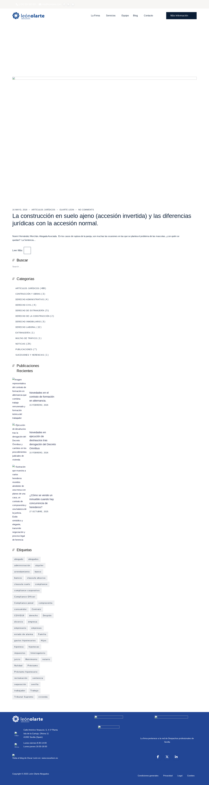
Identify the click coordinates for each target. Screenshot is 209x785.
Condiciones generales (148, 775)
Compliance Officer (24, 597)
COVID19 (19, 615)
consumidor (20, 609)
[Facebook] (158, 757)
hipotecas (34, 647)
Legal (179, 775)
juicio (17, 659)
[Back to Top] (203, 780)
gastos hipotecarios (25, 640)
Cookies (190, 775)
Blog (135, 15)
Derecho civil (23, 305)
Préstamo (33, 666)
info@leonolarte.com (51, 4)
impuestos (19, 653)
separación (20, 684)
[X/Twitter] (167, 757)
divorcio (18, 622)
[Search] (160, 15)
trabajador (19, 691)
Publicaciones (23, 349)
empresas (36, 628)
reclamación (20, 678)
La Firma (95, 15)
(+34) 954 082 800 (27, 4)
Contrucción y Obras (28, 294)
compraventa (45, 603)
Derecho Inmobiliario (28, 322)
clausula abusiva (36, 578)
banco (38, 572)
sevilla (35, 684)
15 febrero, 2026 (38, 405)
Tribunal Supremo (23, 697)
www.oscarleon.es (50, 758)
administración (22, 565)
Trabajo (34, 691)
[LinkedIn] (176, 757)
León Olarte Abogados (39, 774)
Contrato (36, 609)
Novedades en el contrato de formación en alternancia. (41, 396)
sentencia (38, 678)
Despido (47, 615)
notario (46, 659)
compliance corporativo (27, 590)
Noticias (20, 344)
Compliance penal (24, 603)
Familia (42, 634)
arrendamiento (22, 572)
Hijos (43, 640)
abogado (18, 559)
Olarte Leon (67, 210)
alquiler (39, 565)
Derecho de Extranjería (29, 311)
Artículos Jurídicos (43, 210)
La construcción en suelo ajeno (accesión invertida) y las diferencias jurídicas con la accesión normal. (101, 220)
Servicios (110, 15)
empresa (32, 622)
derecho (33, 615)
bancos (18, 578)
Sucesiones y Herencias (29, 355)
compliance (41, 584)
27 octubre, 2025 (38, 511)
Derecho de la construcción (32, 316)
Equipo (125, 15)
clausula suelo (22, 584)
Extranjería (22, 333)
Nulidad (18, 666)
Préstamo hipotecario (26, 672)
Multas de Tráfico (26, 338)
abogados (33, 559)
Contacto (148, 15)
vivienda (43, 697)
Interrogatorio (38, 653)
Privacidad (168, 775)
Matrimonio (31, 659)
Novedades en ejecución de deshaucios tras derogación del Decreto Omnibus (42, 440)
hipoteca (19, 647)
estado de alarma (23, 634)
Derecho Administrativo (29, 299)
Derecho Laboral (25, 327)
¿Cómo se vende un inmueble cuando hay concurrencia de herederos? (41, 501)
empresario (20, 628)
